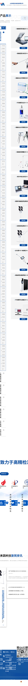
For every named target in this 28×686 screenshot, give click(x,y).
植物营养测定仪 (3, 246)
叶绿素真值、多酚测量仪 (3, 61)
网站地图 (19, 663)
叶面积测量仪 (3, 94)
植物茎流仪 (3, 317)
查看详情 (23, 48)
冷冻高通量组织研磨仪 (3, 294)
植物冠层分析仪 (3, 142)
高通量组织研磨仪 (3, 281)
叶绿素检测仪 (3, 48)
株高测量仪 (3, 224)
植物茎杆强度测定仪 (3, 363)
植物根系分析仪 (3, 116)
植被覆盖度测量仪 (3, 235)
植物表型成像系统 (3, 180)
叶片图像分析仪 (3, 105)
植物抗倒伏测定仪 (3, 350)
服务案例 (1, 668)
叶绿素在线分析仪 (3, 327)
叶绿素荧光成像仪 (3, 191)
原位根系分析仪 (3, 258)
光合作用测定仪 (3, 76)
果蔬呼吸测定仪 (3, 203)
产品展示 (1, 663)
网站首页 (1, 659)
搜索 (3, 27)
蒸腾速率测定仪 (3, 215)
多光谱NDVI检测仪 (3, 167)
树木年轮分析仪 (3, 269)
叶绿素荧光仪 (3, 86)
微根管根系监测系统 (3, 129)
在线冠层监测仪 (3, 154)
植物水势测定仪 (3, 307)
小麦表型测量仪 (3, 339)
